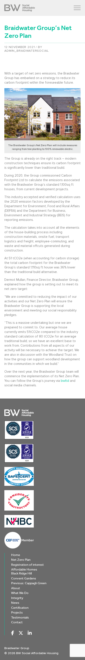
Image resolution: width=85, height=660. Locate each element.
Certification (20, 607)
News (15, 602)
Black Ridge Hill (21, 573)
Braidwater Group (16, 648)
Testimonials (20, 617)
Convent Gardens (23, 578)
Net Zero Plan (21, 559)
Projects (17, 612)
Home (15, 555)
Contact (17, 622)
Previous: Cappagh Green (28, 583)
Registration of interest (27, 564)
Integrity (17, 598)
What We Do (20, 593)
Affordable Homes (24, 569)
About (15, 588)
